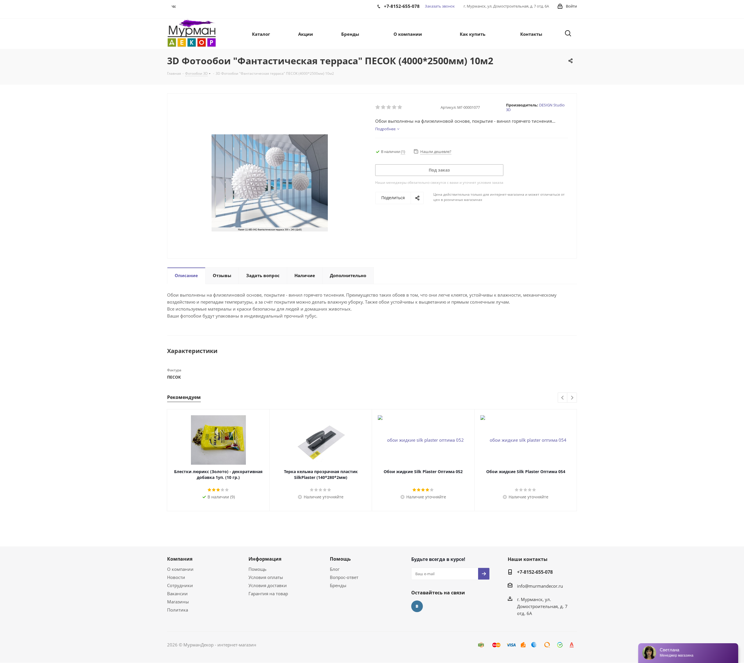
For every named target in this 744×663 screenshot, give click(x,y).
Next (572, 398)
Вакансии (177, 593)
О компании (180, 569)
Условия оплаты (265, 577)
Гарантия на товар (268, 593)
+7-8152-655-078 (535, 572)
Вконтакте (173, 6)
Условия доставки (267, 585)
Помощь (257, 569)
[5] (400, 107)
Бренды (338, 585)
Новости (176, 577)
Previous (563, 398)
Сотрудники (180, 585)
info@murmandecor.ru (540, 586)
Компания (179, 559)
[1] (378, 107)
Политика (177, 610)
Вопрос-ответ (344, 577)
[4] (394, 107)
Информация (264, 559)
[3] (389, 107)
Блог (334, 569)
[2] (383, 107)
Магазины (178, 602)
